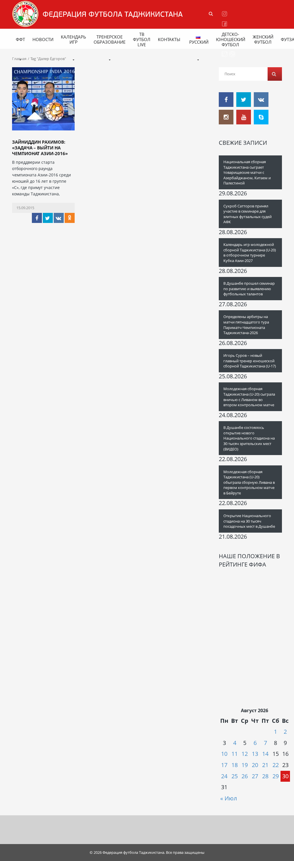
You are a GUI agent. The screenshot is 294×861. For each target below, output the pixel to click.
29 (275, 776)
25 (234, 776)
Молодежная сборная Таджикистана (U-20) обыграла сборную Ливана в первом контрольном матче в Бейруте (249, 482)
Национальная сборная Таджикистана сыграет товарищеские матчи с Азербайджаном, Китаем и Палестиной (247, 172)
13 (255, 754)
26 (244, 776)
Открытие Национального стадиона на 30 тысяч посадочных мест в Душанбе (249, 521)
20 (255, 765)
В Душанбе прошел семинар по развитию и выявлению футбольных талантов (249, 288)
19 (244, 765)
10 (224, 754)
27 (255, 776)
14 (265, 754)
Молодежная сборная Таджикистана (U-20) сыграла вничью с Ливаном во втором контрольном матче (249, 396)
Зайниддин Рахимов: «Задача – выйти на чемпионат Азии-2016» (40, 147)
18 (234, 765)
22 (275, 765)
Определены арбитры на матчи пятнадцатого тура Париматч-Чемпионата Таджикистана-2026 (246, 324)
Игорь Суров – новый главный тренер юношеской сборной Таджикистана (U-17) (249, 361)
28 (265, 776)
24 (224, 776)
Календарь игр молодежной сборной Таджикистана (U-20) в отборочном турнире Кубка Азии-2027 (249, 252)
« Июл (228, 798)
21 (265, 765)
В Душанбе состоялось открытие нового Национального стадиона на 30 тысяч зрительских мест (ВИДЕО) (249, 438)
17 (224, 765)
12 (244, 754)
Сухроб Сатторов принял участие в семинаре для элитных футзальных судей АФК (247, 214)
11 (234, 754)
